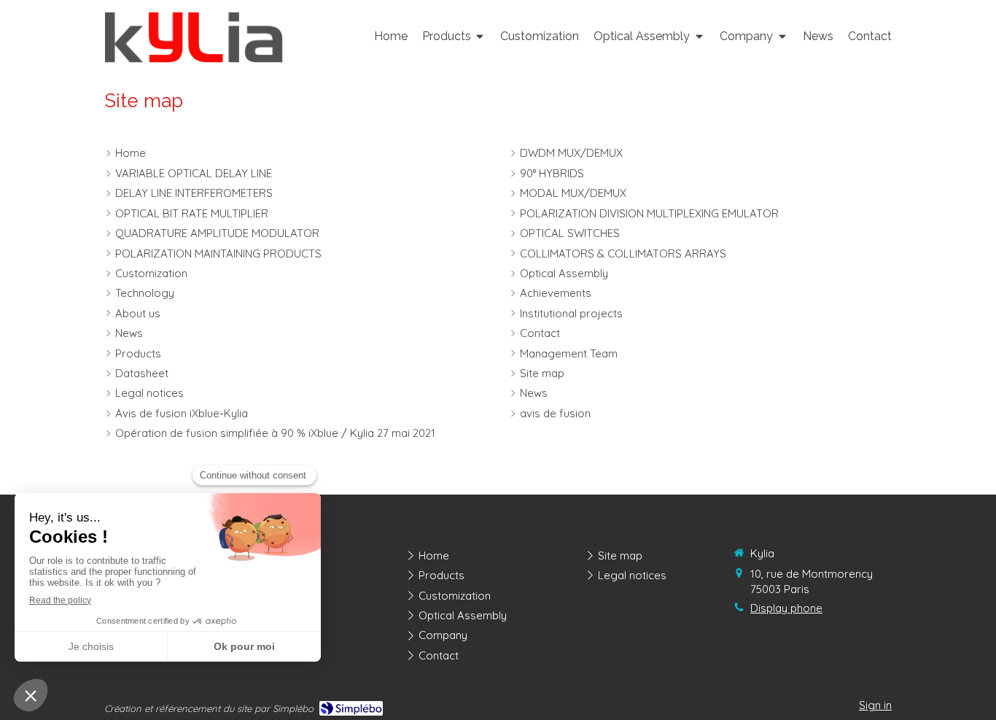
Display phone (786, 608)
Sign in (875, 705)
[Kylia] (193, 59)
